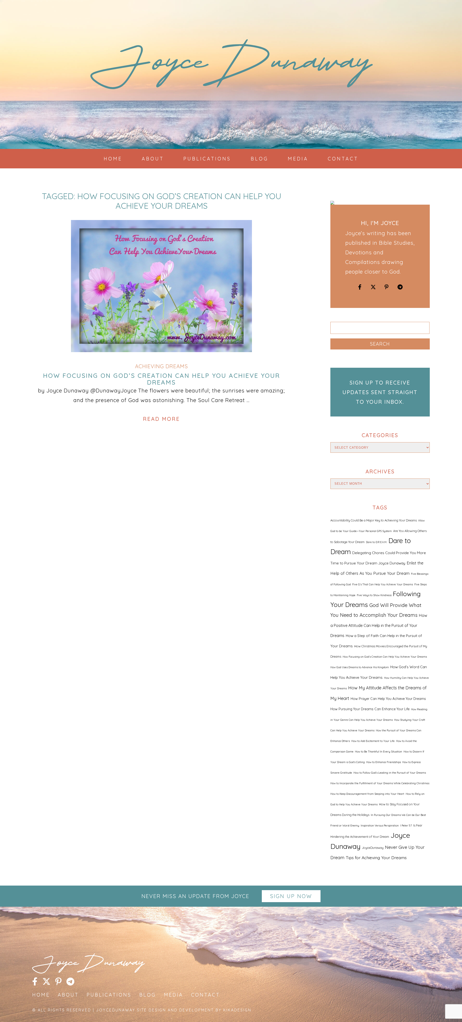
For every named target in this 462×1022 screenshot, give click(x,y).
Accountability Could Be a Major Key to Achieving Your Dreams (373, 520)
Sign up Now (291, 896)
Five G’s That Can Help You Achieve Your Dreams (382, 584)
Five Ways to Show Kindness (374, 595)
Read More (161, 419)
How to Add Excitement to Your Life (373, 741)
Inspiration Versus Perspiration (380, 825)
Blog (259, 159)
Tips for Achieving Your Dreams (376, 857)
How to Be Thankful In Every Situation (378, 751)
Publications (207, 159)
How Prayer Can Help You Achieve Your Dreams (388, 699)
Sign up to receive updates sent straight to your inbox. (379, 392)
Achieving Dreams (161, 366)
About (153, 159)
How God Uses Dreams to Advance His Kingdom (359, 667)
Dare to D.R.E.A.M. (376, 542)
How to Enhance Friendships (383, 762)
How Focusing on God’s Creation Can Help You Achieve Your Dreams (161, 379)
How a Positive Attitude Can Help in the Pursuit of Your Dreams (378, 625)
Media (298, 159)
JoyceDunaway (231, 67)
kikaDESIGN (237, 1010)
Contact (343, 159)
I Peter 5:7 (406, 825)
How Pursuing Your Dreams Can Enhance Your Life (370, 709)
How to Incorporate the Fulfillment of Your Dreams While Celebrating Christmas (379, 783)
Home (113, 159)
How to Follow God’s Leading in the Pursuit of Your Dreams (389, 772)
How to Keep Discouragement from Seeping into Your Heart (367, 794)
